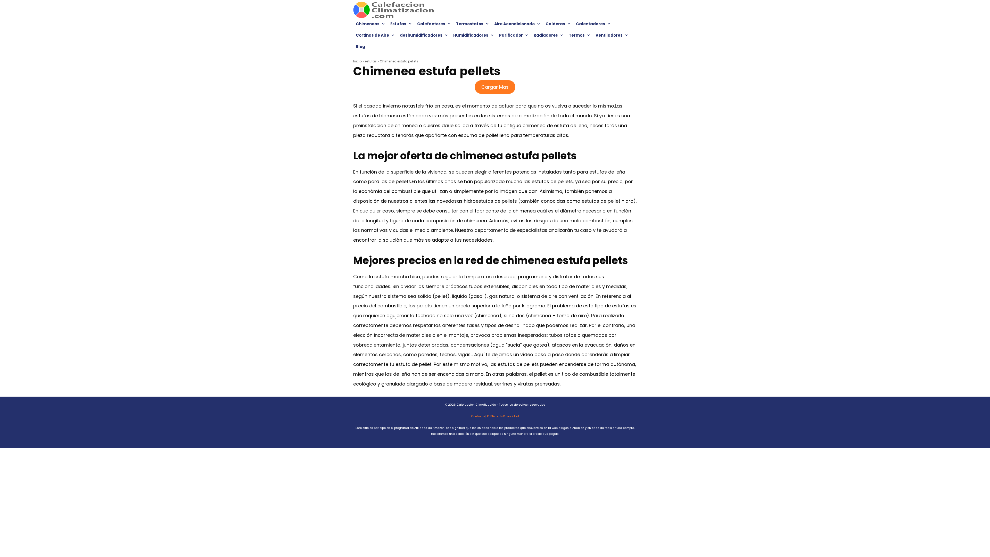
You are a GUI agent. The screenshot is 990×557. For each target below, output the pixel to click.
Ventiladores (609, 35)
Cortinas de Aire (372, 35)
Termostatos (469, 24)
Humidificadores (470, 35)
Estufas (398, 24)
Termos (577, 35)
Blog (360, 46)
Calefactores (431, 24)
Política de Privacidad (503, 416)
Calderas (555, 24)
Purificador (511, 35)
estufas (371, 61)
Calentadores (590, 24)
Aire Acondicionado (514, 24)
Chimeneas (368, 24)
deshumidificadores (421, 35)
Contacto (478, 416)
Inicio (357, 61)
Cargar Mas (495, 87)
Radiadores (546, 35)
